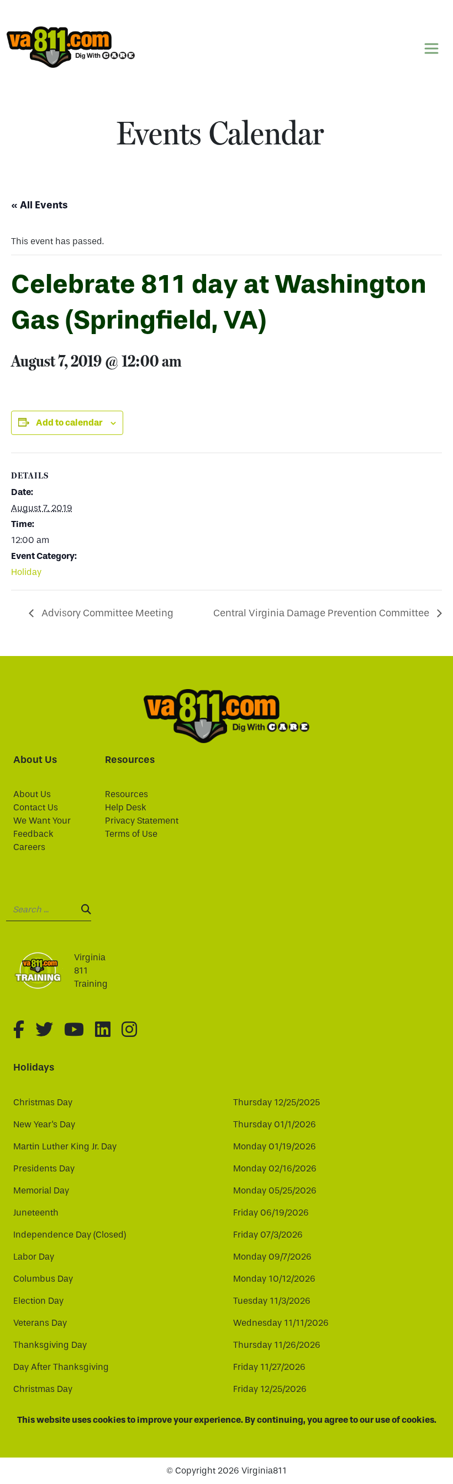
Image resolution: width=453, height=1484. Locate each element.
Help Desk (125, 807)
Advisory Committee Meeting (106, 613)
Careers (29, 847)
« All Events (39, 205)
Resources (126, 794)
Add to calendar (69, 422)
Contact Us (35, 807)
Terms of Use (131, 834)
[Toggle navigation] (431, 48)
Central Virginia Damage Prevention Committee (322, 613)
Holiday (26, 572)
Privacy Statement (141, 820)
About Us (32, 794)
